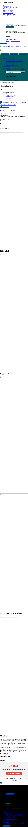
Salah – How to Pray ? (8, 10)
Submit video (3, 43)
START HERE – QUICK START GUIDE (13, 69)
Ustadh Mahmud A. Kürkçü (7, 113)
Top (1, 782)
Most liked (8, 98)
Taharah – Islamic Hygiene (9, 14)
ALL (1, 102)
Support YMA (6, 66)
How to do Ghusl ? (8, 11)
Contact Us (6, 68)
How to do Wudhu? (8, 13)
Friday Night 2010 (4, 107)
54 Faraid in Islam (10, 62)
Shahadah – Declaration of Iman (11, 15)
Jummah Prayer (7, 6)
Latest (7, 93)
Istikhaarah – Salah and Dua (10, 7)
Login (7, 41)
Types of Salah (6, 8)
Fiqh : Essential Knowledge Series (14, 61)
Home (4, 56)
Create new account (15, 41)
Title (7, 99)
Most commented (10, 95)
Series (4, 58)
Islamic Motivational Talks (12, 63)
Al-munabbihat (10, 59)
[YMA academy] (13, 46)
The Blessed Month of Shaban (9, 111)
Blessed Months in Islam (12, 65)
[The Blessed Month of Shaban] (8, 105)
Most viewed (9, 96)
